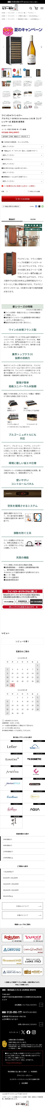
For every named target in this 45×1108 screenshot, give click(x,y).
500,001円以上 (33, 16)
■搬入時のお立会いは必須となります (15, 168)
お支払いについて (22, 906)
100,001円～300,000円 (10, 884)
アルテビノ (31, 13)
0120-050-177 (14, 1012)
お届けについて (22, 915)
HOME (3, 13)
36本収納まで (7, 845)
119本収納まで (8, 851)
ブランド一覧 (21, 13)
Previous (3, 47)
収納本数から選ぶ (23, 19)
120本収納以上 (34, 19)
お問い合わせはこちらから (27, 1024)
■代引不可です (7, 159)
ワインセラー (11, 13)
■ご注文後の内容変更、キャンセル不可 (15, 142)
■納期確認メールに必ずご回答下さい (15, 177)
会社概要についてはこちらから (26, 1005)
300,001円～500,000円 (10, 890)
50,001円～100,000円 (10, 878)
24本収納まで (7, 839)
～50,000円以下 (8, 872)
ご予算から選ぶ (22, 16)
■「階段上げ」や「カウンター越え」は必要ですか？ (20, 151)
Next (41, 47)
